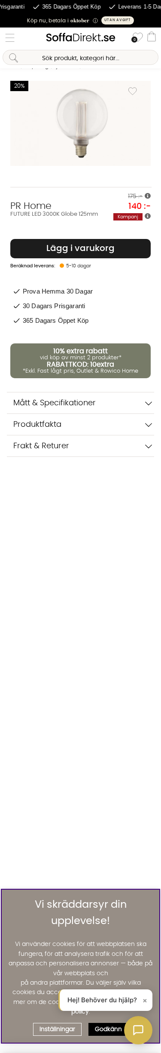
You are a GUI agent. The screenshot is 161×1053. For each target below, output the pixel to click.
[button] (80, 20)
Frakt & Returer (41, 446)
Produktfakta (37, 424)
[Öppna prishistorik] (148, 196)
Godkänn (108, 1029)
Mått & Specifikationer (54, 403)
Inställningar (57, 1029)
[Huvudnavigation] (10, 37)
